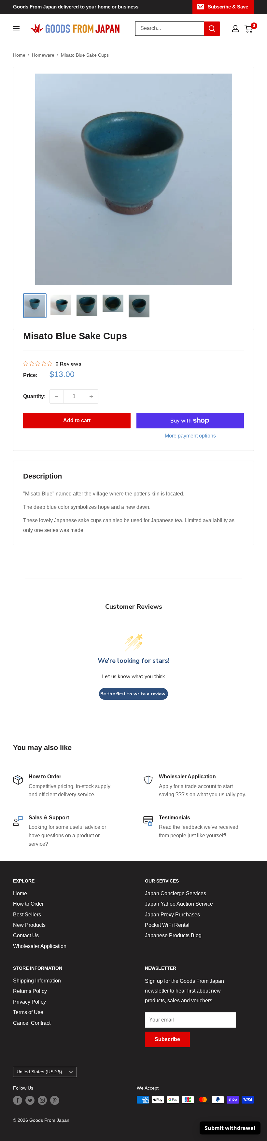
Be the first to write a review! (133, 694)
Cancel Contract (31, 1023)
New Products (29, 925)
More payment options (190, 435)
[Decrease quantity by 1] (56, 396)
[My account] (235, 28)
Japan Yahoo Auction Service (179, 904)
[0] (249, 29)
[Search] (212, 28)
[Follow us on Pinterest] (54, 1100)
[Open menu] (16, 28)
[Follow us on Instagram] (42, 1100)
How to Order (28, 904)
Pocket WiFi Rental (167, 925)
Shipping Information (37, 980)
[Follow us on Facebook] (17, 1100)
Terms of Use (28, 1012)
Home (19, 55)
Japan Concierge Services (175, 893)
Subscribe (167, 1039)
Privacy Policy (29, 1002)
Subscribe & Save (228, 6)
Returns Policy (30, 991)
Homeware (43, 55)
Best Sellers (27, 914)
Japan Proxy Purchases (172, 914)
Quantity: (34, 396)
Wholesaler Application (39, 946)
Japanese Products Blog (173, 935)
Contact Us (26, 935)
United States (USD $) (39, 1071)
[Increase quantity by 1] (91, 396)
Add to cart (77, 420)
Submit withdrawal (230, 1128)
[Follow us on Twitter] (30, 1100)
